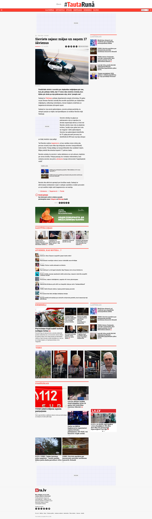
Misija (45, 513)
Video (39, 347)
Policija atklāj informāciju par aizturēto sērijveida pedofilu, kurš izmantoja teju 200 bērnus (64, 298)
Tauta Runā (40, 35)
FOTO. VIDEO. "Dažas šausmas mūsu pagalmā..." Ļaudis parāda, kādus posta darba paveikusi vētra (48, 458)
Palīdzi (96, 10)
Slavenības (49, 10)
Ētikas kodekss (73, 513)
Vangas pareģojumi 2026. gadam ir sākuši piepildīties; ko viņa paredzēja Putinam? (107, 74)
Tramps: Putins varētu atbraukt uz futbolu (52, 265)
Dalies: (56, 202)
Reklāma (41, 513)
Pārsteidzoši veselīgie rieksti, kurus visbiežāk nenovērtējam (58, 260)
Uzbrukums (42, 191)
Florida (61, 191)
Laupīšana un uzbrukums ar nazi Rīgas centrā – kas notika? (54, 242)
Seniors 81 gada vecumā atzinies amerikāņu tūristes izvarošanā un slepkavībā (82, 320)
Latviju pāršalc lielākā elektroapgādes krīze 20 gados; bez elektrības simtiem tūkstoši (77, 404)
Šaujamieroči (52, 191)
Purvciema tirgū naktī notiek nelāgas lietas (49, 329)
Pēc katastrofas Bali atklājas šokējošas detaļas (54, 293)
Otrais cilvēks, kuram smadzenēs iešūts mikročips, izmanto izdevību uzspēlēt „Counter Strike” (63, 274)
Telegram (53, 199)
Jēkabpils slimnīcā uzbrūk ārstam (68, 241)
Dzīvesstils (60, 10)
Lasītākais (95, 36)
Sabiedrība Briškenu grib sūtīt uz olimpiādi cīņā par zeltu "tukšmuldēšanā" (62, 284)
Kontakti (82, 513)
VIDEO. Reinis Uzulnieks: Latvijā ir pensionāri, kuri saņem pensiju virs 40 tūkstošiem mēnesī (106, 59)
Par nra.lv (37, 513)
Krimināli (88, 10)
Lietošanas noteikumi (59, 513)
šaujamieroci (55, 143)
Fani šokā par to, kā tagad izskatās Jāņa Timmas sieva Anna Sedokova (61, 270)
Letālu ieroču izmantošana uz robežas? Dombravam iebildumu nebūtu (41, 242)
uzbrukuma (59, 159)
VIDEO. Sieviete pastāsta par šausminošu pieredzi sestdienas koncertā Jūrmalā (65, 175)
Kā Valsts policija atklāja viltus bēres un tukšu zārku (70, 336)
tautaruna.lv (37, 46)
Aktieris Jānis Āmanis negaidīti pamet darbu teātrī (55, 255)
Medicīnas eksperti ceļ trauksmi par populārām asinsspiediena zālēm (106, 41)
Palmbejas (49, 98)
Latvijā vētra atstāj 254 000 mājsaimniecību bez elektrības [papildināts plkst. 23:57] (107, 67)
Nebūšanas (77, 10)
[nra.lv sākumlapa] (58, 4)
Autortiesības (66, 513)
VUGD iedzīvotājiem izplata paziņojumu (48, 410)
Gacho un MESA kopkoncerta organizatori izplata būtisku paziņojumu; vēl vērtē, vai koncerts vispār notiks (78, 429)
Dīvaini (69, 10)
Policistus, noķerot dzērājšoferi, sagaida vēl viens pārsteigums (59, 279)
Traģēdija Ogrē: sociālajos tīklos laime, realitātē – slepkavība (82, 336)
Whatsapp (61, 199)
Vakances (78, 513)
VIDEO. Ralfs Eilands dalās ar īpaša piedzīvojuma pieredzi (57, 289)
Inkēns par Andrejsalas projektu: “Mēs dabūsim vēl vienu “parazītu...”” (64, 170)
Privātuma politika (50, 513)
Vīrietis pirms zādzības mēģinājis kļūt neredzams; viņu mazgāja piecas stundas (70, 319)
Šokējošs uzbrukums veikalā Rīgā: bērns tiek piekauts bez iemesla (82, 242)
